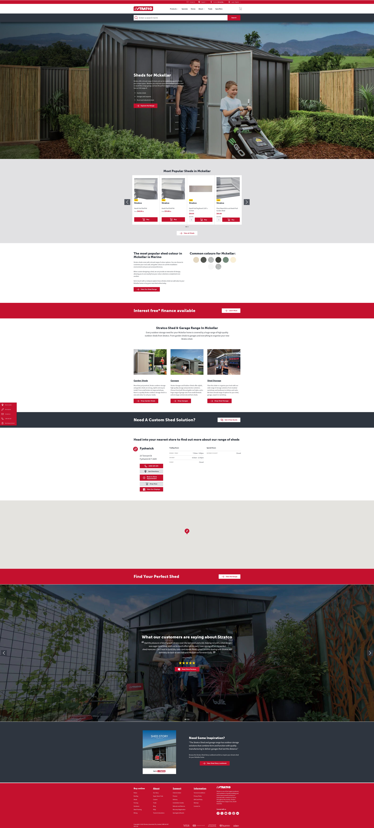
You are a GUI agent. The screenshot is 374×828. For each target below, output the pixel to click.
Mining (135, 813)
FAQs (154, 809)
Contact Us (197, 806)
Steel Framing (138, 809)
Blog (154, 806)
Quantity (191, 216)
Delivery (175, 799)
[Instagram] (229, 813)
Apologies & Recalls (178, 813)
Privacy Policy (198, 796)
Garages (175, 380)
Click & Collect (177, 793)
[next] (247, 202)
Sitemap (196, 803)
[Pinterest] (233, 813)
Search (233, 18)
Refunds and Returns (179, 806)
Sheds (135, 799)
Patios (135, 793)
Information (200, 788)
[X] (222, 813)
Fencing (136, 803)
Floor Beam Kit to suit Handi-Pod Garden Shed (227, 209)
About (156, 788)
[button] (187, 531)
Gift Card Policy (198, 799)
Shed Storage (214, 380)
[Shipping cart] (240, 9)
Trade (154, 803)
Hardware (136, 806)
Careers (155, 799)
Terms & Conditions (199, 793)
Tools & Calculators (158, 813)
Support (177, 788)
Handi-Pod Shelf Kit (140, 208)
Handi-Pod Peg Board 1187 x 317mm (198, 209)
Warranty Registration (179, 809)
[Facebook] (218, 813)
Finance (175, 796)
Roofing (136, 796)
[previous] (127, 202)
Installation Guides (178, 803)
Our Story (156, 793)
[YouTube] (225, 813)
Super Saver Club (158, 796)
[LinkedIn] (237, 813)
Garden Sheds (141, 380)
